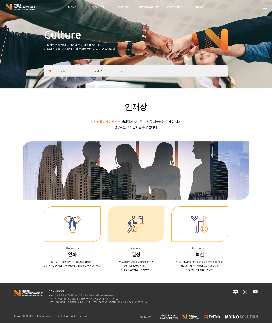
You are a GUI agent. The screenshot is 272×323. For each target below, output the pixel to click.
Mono (72, 7)
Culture (123, 7)
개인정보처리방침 (56, 291)
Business (98, 7)
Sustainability (149, 7)
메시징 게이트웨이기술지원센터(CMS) (169, 316)
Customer (174, 7)
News (199, 7)
